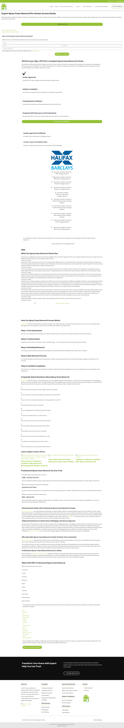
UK (24, 694)
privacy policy (35, 51)
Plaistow (25, 621)
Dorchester (25, 634)
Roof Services (87, 6)
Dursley (25, 629)
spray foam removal (34, 531)
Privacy (43, 720)
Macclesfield (26, 617)
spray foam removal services (49, 605)
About (57, 6)
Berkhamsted (26, 625)
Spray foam (24, 324)
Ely (23, 614)
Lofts (78, 6)
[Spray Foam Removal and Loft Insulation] (91, 698)
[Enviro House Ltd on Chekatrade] (28, 705)
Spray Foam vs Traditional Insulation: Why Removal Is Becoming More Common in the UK (34, 463)
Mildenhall (25, 631)
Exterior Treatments (101, 6)
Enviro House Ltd (30, 720)
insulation (71, 516)
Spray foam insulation (27, 511)
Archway (25, 622)
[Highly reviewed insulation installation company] (62, 310)
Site (95, 720)
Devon (24, 627)
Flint (24, 610)
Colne (24, 636)
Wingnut (100, 720)
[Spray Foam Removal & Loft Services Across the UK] (4, 6)
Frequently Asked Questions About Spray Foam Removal (45, 377)
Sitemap (38, 720)
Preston (25, 619)
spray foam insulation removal (39, 553)
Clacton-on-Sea (27, 632)
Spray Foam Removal (66, 6)
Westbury (25, 612)
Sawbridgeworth (27, 637)
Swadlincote (26, 615)
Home (51, 6)
